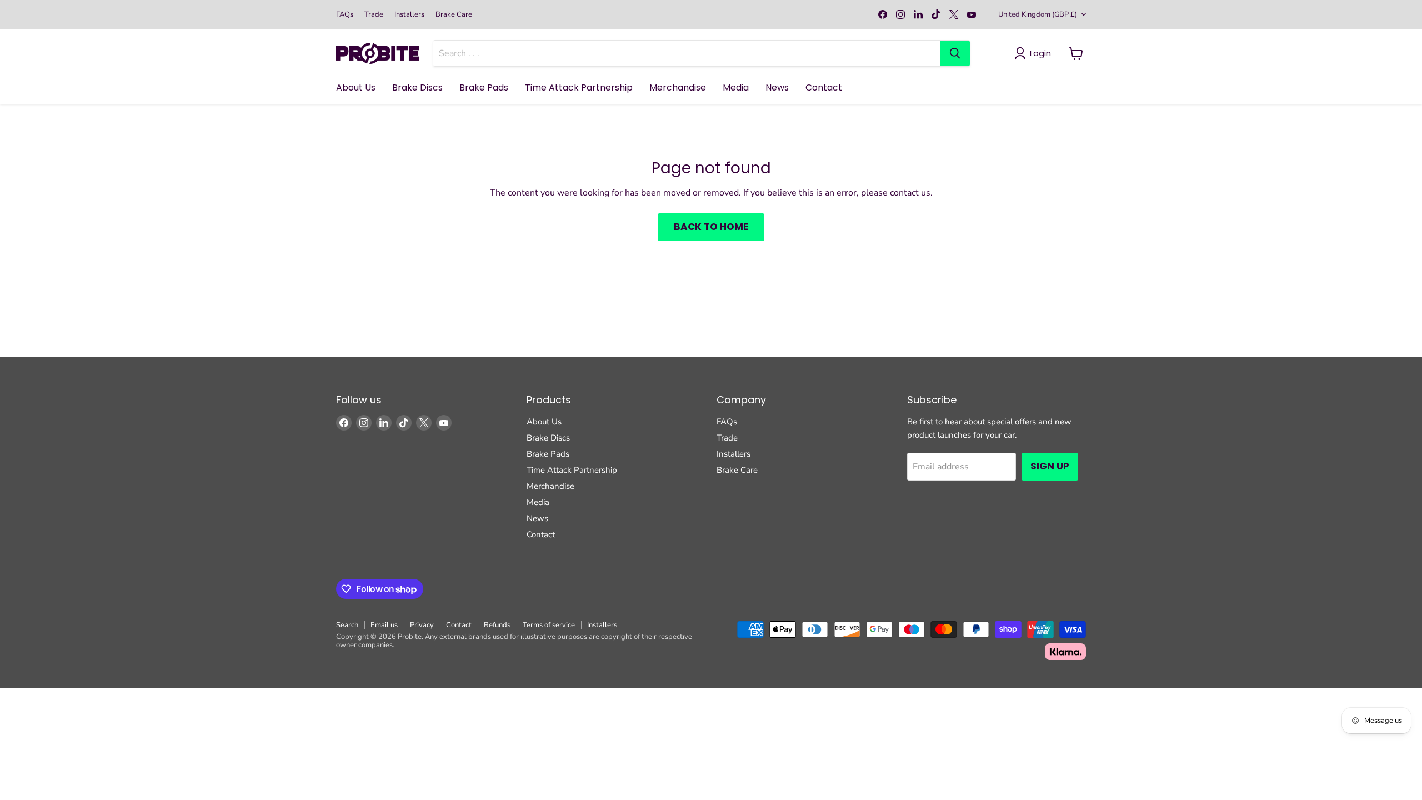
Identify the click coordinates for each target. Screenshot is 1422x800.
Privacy (422, 625)
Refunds (497, 625)
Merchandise (677, 87)
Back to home (711, 226)
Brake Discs (417, 87)
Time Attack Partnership (579, 87)
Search (347, 625)
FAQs (344, 15)
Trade (373, 15)
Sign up (1049, 466)
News (777, 87)
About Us (355, 87)
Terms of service (549, 625)
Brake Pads (483, 87)
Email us (384, 625)
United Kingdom (1037, 14)
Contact (823, 87)
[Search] (955, 53)
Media (736, 87)
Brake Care (453, 15)
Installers (409, 15)
